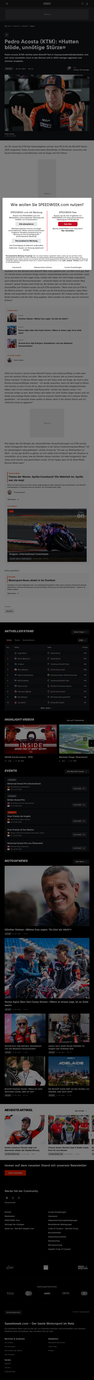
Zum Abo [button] (68, 224)
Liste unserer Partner (70, 260)
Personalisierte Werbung (26, 241)
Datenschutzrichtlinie (43, 267)
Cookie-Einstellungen (73, 267)
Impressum (16, 267)
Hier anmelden (67, 231)
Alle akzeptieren (26, 224)
